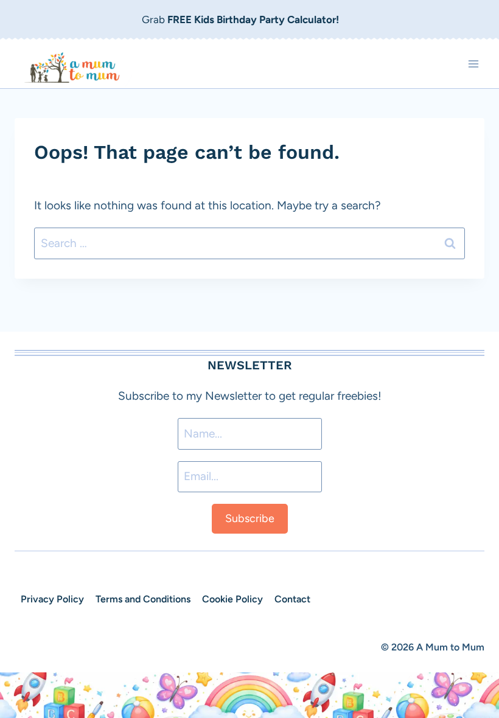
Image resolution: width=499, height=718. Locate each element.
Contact (292, 599)
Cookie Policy (232, 599)
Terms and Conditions (143, 599)
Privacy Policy (52, 599)
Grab (240, 19)
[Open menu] (473, 63)
